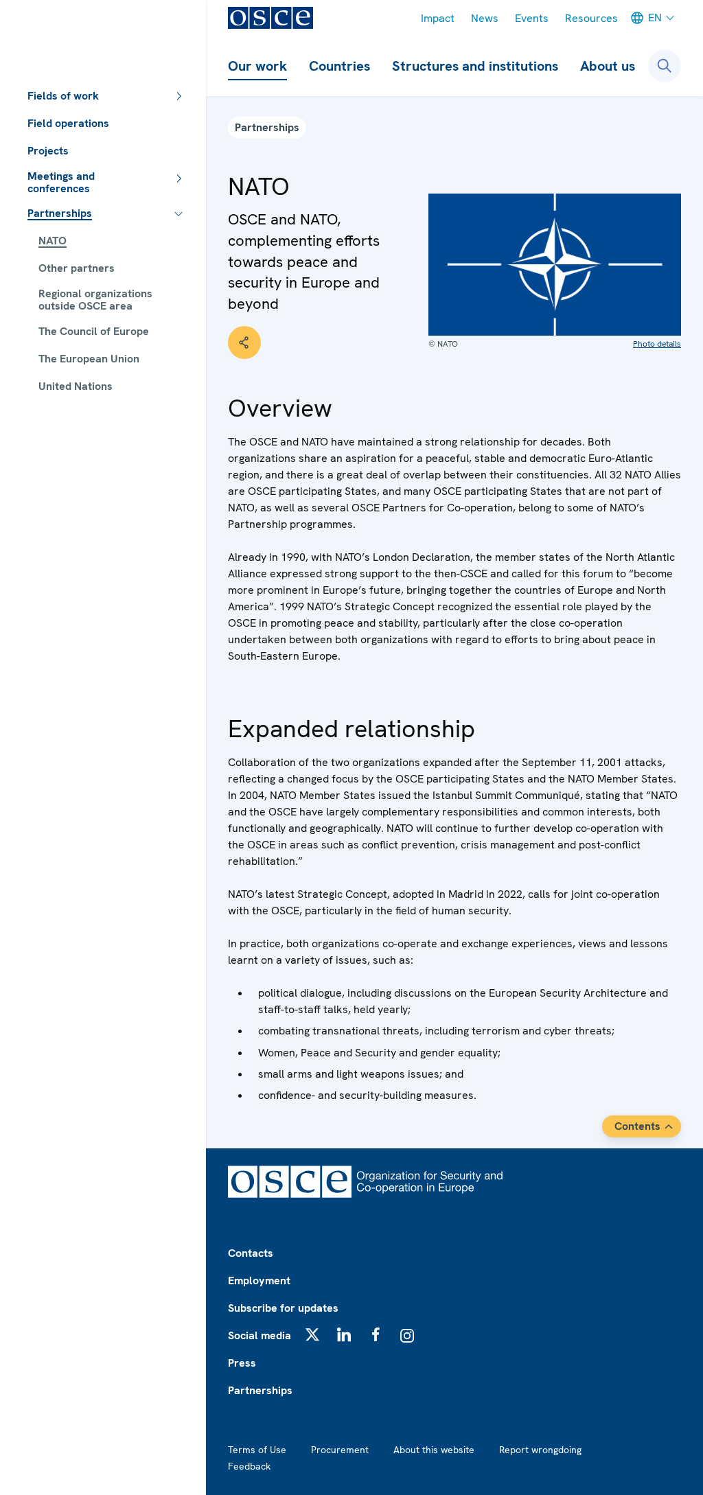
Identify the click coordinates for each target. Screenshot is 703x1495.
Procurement (340, 1450)
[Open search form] (664, 65)
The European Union (88, 358)
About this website (433, 1450)
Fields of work (63, 96)
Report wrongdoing (540, 1450)
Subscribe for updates (283, 1308)
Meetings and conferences (61, 182)
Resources (591, 18)
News (484, 18)
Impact (437, 18)
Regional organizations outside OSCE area (95, 299)
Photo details (657, 343)
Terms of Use (257, 1450)
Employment (259, 1280)
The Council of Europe (93, 331)
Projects (48, 150)
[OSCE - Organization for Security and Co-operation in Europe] (270, 18)
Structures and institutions (475, 66)
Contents (637, 1126)
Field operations (68, 123)
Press (242, 1363)
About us (607, 66)
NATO (52, 240)
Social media (259, 1335)
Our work (257, 66)
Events (532, 18)
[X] (312, 1334)
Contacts (250, 1253)
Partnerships (59, 213)
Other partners (76, 268)
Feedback (249, 1466)
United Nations (75, 386)
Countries (339, 66)
